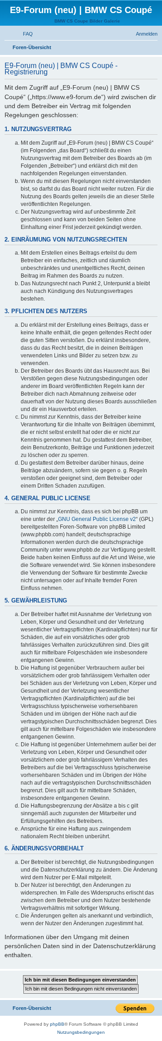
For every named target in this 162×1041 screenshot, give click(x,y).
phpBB (57, 1024)
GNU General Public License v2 (97, 519)
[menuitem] (24, 33)
